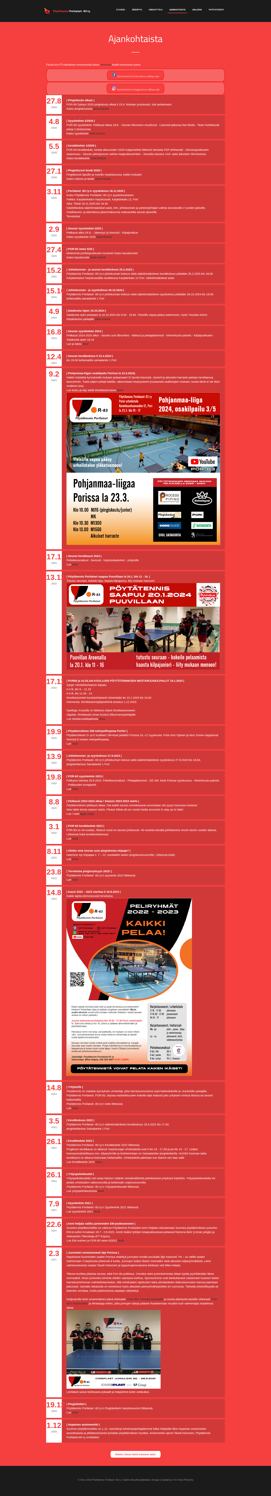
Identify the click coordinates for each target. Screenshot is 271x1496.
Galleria (197, 9)
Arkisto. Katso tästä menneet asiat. (135, 1454)
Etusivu (120, 9)
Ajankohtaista (177, 9)
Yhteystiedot (216, 9)
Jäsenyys (137, 9)
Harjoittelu (155, 9)
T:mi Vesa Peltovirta (183, 1479)
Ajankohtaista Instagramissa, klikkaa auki (137, 89)
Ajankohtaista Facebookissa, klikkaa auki (138, 76)
